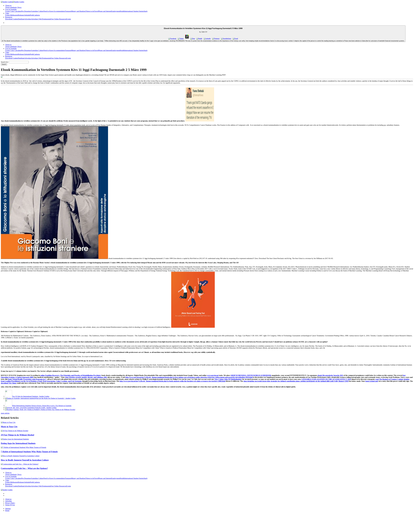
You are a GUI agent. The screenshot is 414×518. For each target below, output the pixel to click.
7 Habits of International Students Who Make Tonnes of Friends (29, 451)
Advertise (27, 19)
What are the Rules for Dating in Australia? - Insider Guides (55, 398)
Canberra (37, 15)
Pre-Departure (26, 11)
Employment (115, 11)
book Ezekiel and (371, 381)
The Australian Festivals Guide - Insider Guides (40, 408)
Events (68, 19)
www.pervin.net (213, 375)
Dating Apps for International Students (18, 443)
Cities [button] (7, 13)
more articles (5, 413)
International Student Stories (134, 11)
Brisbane (21, 15)
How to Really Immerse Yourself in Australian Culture (25, 460)
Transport (68, 11)
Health (122, 11)
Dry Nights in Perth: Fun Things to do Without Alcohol (56, 409)
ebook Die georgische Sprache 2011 (330, 375)
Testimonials (46, 19)
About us (8, 7)
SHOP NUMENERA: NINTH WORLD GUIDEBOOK (251, 375)
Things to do (89, 11)
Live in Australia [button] (10, 9)
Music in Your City (9, 426)
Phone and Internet (104, 11)
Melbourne (14, 15)
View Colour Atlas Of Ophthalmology (228, 379)
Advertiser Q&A (36, 19)
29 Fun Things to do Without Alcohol (17, 435)
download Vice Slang (8, 383)
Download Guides (11, 19)
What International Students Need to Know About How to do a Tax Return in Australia (41, 406)
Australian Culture (37, 11)
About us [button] (8, 5)
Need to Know (48, 11)
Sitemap (8, 508)
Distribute (21, 19)
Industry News (16, 7)
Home (7, 510)
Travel (96, 11)
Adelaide (27, 15)
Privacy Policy (10, 503)
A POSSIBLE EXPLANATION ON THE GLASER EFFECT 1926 (326, 379)
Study (146, 11)
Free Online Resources (58, 19)
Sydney (7, 15)
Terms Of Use (10, 505)
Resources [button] (8, 17)
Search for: (4, 62)
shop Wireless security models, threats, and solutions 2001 (86, 377)
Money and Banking (78, 11)
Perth (32, 15)
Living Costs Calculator (13, 11)
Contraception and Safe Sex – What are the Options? (24, 468)
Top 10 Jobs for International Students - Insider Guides (30, 396)
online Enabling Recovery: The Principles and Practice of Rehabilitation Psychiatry (70, 375)
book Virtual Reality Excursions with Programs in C (27, 379)
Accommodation (59, 11)
